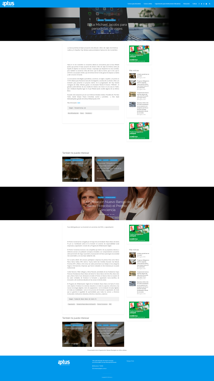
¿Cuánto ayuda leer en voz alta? (76, 164)
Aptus (111, 377)
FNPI (78, 103)
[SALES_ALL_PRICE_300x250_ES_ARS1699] (139, 53)
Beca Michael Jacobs (73, 113)
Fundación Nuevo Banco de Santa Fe (86, 304)
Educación (186, 4)
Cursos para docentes (134, 4)
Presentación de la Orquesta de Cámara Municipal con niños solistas (107, 350)
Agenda (99, 160)
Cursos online (148, 4)
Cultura (195, 4)
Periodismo (89, 113)
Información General (110, 20)
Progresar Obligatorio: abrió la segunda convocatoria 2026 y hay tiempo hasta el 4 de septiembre (109, 167)
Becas (82, 113)
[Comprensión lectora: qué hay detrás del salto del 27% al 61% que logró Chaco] (132, 94)
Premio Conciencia (102, 304)
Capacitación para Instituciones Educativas (168, 4)
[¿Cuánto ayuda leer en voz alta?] (77, 169)
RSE (110, 304)
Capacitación (71, 304)
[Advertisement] (93, 57)
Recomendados (113, 160)
